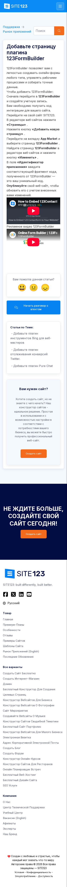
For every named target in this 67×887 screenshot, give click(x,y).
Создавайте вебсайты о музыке (24, 716)
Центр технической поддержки (24, 807)
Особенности (11, 630)
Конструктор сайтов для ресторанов (28, 764)
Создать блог (12, 748)
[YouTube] (29, 594)
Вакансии (14, 818)
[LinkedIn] (21, 594)
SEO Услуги (10, 785)
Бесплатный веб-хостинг (19, 774)
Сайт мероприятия (15, 710)
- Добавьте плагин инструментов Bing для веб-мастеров (30, 338)
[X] (13, 594)
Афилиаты (9, 823)
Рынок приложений (17, 31)
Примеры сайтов (14, 640)
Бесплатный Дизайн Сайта (20, 780)
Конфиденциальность (39, 872)
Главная (8, 619)
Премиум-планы (13, 624)
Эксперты (9, 828)
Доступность (45, 876)
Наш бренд (10, 834)
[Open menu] (60, 6)
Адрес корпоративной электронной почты (31, 742)
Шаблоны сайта (13, 646)
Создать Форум (13, 753)
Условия (19, 872)
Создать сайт (33, 453)
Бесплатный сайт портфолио (22, 726)
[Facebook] (6, 594)
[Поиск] (59, 30)
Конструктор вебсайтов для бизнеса (27, 700)
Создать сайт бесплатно (19, 673)
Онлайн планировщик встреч (22, 769)
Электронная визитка (17, 737)
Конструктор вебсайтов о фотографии (28, 705)
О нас (7, 802)
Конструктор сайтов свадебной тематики (30, 721)
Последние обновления (18, 656)
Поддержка (11, 27)
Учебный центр (13, 812)
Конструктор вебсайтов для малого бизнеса (32, 732)
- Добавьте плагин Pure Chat (31, 366)
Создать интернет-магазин (21, 678)
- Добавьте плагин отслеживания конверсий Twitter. (29, 354)
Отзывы (8, 635)
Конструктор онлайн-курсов (21, 758)
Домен (7, 684)
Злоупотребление (25, 876)
